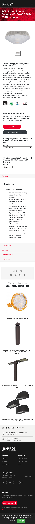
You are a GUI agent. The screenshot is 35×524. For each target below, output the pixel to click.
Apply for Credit (22, 461)
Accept (21, 520)
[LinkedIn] (24, 275)
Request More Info (16, 132)
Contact (20, 464)
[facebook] (8, 482)
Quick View (26, 302)
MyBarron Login (22, 458)
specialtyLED (5, 464)
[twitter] (12, 482)
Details (10, 302)
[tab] (17, 176)
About (20, 467)
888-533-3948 (28, 476)
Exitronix (4, 458)
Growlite (4, 467)
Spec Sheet (12, 127)
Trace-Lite (4, 461)
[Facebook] (11, 275)
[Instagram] (15, 275)
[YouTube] (20, 482)
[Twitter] (19, 275)
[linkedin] (3, 482)
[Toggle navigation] (32, 3)
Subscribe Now (8, 503)
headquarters (7, 473)
